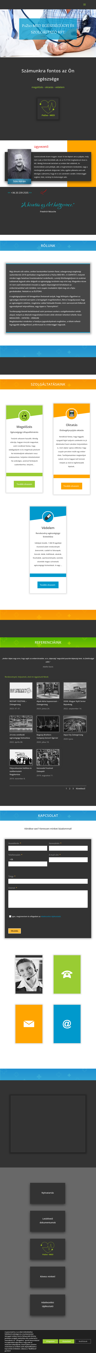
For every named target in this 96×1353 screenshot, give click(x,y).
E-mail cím (54, 854)
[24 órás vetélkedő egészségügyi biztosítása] (21, 731)
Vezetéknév (13, 843)
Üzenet (11, 887)
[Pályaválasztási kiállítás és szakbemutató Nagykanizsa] (21, 764)
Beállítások (83, 1341)
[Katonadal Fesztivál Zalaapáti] (48, 764)
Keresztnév (54, 843)
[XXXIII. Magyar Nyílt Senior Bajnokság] (75, 697)
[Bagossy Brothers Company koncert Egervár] (48, 731)
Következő (80, 788)
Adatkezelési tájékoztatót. (51, 916)
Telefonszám (14, 854)
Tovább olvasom (24, 484)
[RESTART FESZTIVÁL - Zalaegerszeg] (21, 697)
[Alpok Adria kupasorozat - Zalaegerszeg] (48, 697)
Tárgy (10, 876)
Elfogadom (50, 1341)
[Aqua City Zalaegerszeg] (75, 731)
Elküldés (14, 931)
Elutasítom (67, 1341)
